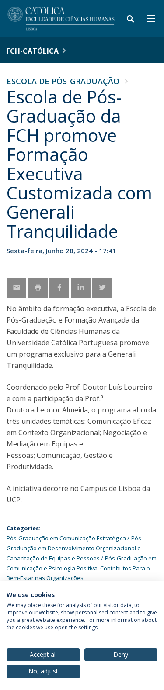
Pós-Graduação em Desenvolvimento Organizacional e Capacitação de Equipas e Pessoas (75, 548)
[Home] (61, 19)
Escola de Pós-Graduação (63, 81)
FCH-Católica (33, 51)
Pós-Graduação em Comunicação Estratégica (66, 538)
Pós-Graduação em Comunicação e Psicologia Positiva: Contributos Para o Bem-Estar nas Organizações (82, 568)
